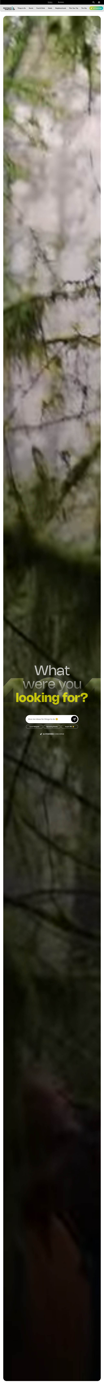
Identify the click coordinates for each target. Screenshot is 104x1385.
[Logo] (9, 8)
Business (61, 2)
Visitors (50, 2)
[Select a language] (99, 2)
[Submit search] (93, 2)
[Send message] (74, 719)
